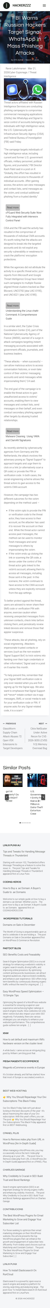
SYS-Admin (18, 60)
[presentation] (13, 780)
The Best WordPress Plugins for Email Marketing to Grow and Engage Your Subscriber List (23, 1219)
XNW (5, 1033)
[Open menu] (44, 5)
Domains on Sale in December (19, 924)
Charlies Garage (14, 1170)
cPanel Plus (11, 1133)
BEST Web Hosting (15, 1091)
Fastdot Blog (12, 948)
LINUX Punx (10, 1264)
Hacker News (25, 12)
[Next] (43, 797)
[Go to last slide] (7, 797)
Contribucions (13, 1209)
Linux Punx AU (12, 845)
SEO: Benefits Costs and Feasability (21, 954)
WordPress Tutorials (17, 918)
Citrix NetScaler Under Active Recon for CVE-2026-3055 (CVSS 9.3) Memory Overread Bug (37, 736)
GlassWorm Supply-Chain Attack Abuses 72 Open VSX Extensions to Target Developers (13, 736)
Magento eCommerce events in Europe (24, 1067)
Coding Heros (12, 882)
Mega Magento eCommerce (21, 1061)
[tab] (20, 822)
